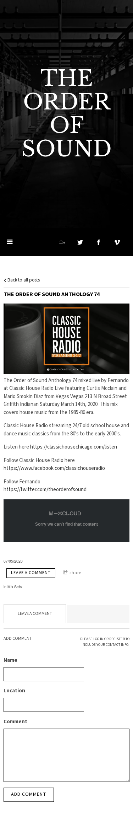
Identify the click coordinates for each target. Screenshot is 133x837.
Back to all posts (23, 280)
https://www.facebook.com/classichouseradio (54, 468)
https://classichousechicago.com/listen (73, 447)
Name (10, 660)
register (117, 639)
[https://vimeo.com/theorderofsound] (117, 242)
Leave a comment (31, 573)
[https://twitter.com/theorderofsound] (80, 242)
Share (76, 573)
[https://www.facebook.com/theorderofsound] (98, 242)
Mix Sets (14, 586)
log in (98, 639)
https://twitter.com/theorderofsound (45, 489)
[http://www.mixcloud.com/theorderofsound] (62, 242)
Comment (15, 721)
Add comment (28, 794)
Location (14, 690)
